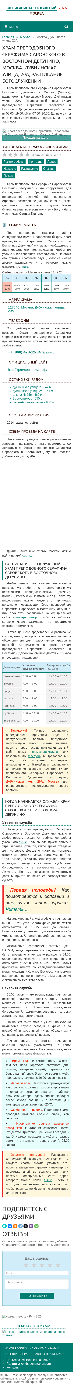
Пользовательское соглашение (28, 1359)
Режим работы (14, 161)
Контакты (35, 161)
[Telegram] (20, 1226)
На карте (10, 168)
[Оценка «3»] (42, 1265)
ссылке (27, 555)
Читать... (17, 909)
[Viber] (31, 1226)
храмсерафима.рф (26, 617)
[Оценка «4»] (50, 1265)
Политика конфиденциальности (28, 1363)
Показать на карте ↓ (37, 137)
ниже (26, 266)
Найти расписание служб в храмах (32, 1348)
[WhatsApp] (36, 1226)
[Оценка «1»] (26, 1265)
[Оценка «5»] (58, 1265)
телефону (34, 756)
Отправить (38, 1295)
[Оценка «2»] (34, 1265)
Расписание (29, 168)
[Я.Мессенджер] (4, 1226)
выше (23, 842)
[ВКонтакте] (10, 1226)
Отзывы (48, 168)
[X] (25, 1226)
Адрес (52, 161)
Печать (8, 175)
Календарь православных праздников (34, 1354)
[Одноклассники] (15, 1226)
